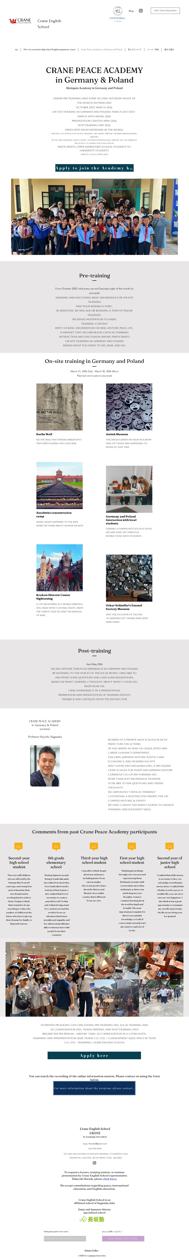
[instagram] (140, 10)
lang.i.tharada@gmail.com (95, 1143)
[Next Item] (175, 979)
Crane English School (95, 1129)
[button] (134, 49)
